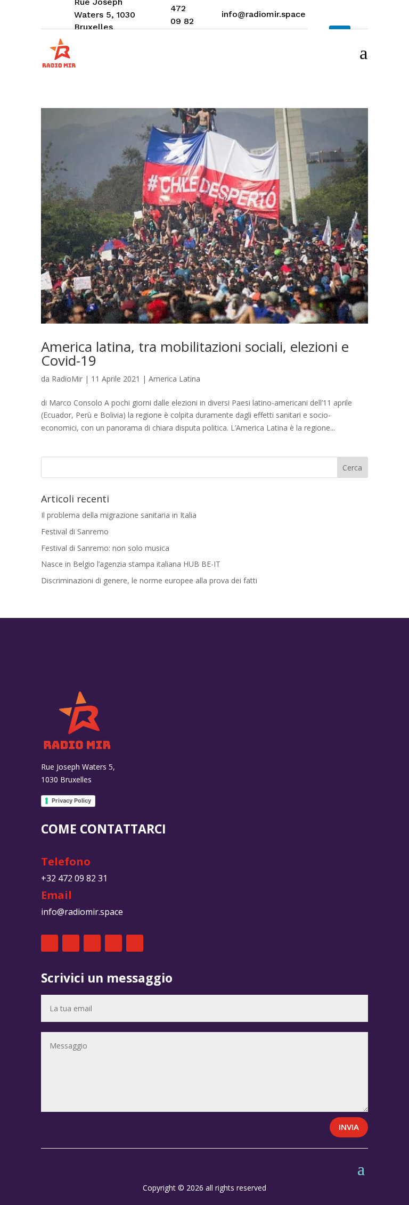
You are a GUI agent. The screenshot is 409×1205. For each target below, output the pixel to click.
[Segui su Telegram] (134, 943)
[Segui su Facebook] (49, 943)
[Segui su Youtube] (339, 15)
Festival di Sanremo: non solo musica (105, 548)
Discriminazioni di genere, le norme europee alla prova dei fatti (149, 580)
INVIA (349, 1126)
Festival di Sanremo (75, 531)
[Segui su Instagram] (318, 15)
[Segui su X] (70, 943)
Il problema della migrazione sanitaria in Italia (119, 515)
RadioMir (67, 379)
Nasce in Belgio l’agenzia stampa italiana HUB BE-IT (130, 564)
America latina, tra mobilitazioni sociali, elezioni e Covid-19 (195, 353)
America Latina (174, 379)
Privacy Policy (71, 800)
